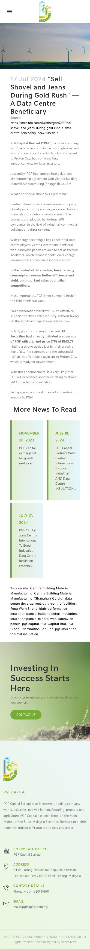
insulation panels (23, 619)
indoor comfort (49, 613)
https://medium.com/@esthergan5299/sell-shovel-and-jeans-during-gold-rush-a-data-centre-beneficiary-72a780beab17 (41, 127)
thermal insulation (24, 634)
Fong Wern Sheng (24, 608)
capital (23, 588)
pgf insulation (65, 629)
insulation (69, 613)
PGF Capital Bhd (53, 624)
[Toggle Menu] (9, 11)
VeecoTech (68, 942)
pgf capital (30, 624)
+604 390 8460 (36, 891)
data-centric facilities (59, 603)
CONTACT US (26, 714)
